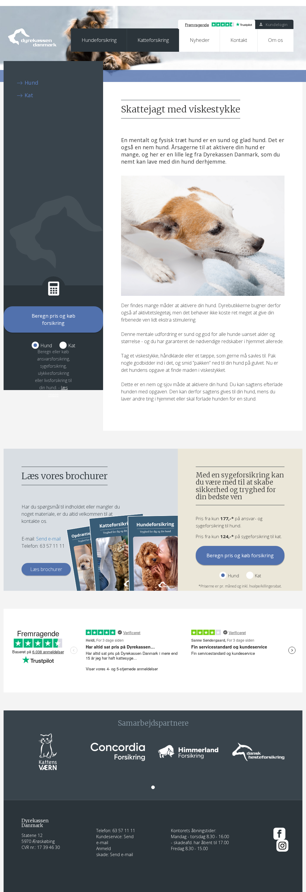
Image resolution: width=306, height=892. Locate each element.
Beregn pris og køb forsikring (53, 319)
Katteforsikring (153, 39)
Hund (31, 82)
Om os (275, 39)
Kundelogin (275, 24)
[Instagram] (282, 845)
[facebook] (279, 833)
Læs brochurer (46, 569)
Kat (29, 95)
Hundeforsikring (99, 39)
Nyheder (199, 39)
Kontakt (238, 39)
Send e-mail (48, 538)
